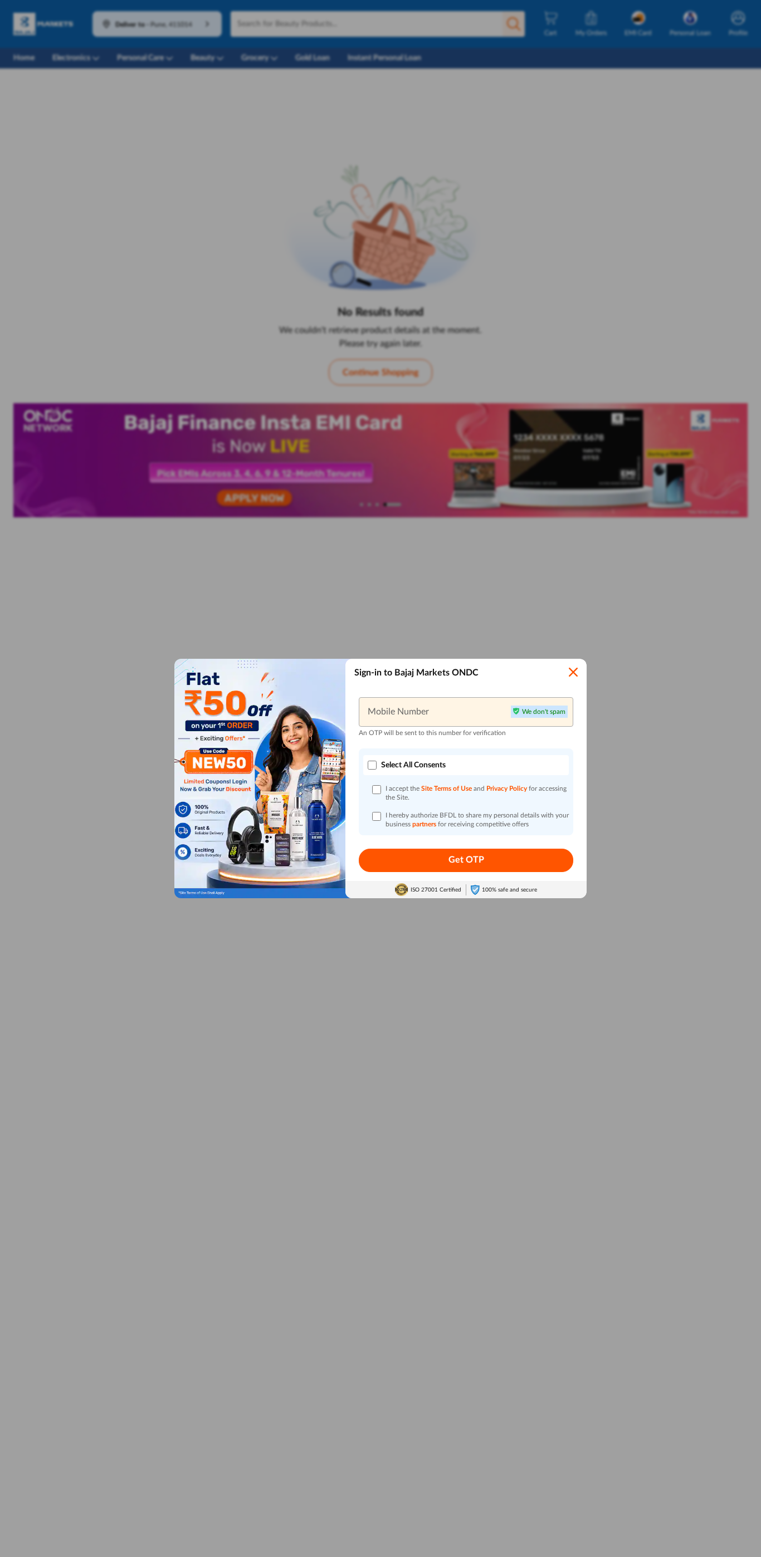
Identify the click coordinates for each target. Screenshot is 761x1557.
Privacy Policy (507, 788)
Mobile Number (398, 711)
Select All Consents (413, 765)
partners (425, 824)
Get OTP (466, 859)
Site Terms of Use (446, 788)
